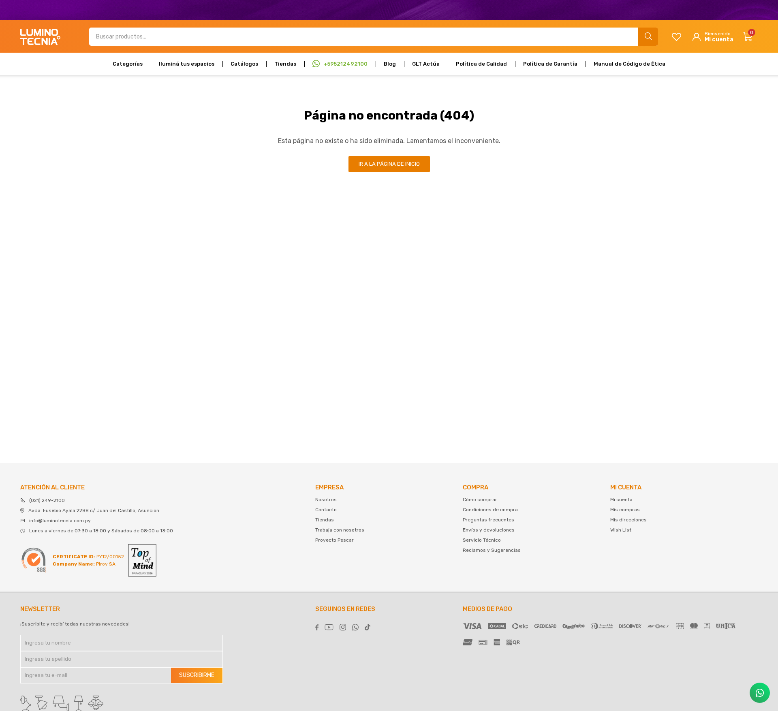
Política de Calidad (481, 64)
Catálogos (244, 64)
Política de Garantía (550, 64)
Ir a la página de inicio (389, 164)
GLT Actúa (426, 64)
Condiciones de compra (490, 509)
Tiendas (285, 64)
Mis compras (625, 509)
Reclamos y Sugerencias (492, 550)
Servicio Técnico (482, 540)
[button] (648, 37)
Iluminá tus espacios (186, 64)
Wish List (620, 530)
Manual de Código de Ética (629, 64)
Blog (390, 64)
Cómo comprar (480, 499)
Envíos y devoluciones (489, 530)
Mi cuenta (621, 499)
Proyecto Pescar (334, 540)
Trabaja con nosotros (339, 530)
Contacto (326, 509)
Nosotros (326, 499)
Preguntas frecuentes (488, 520)
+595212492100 (346, 64)
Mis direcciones (628, 520)
